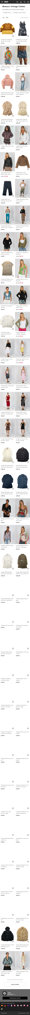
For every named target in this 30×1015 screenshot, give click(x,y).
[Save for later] (13, 36)
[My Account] (21, 2)
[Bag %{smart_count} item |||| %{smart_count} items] (28, 2)
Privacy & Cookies (21, 1013)
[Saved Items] (24, 2)
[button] (2, 1005)
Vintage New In (7, 12)
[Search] (17, 2)
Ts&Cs (28, 1013)
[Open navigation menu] (2, 2)
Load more (15, 984)
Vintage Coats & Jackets (19, 12)
